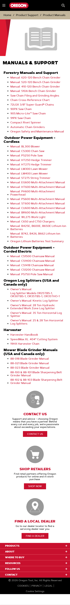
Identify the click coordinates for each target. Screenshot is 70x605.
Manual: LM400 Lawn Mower (29, 173)
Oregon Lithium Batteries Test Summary (37, 241)
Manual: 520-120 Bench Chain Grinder (35, 82)
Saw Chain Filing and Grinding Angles (34, 95)
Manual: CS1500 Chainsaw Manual (32, 256)
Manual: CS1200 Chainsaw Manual (32, 269)
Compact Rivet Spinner (25, 122)
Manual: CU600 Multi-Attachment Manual (37, 208)
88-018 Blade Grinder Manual (29, 358)
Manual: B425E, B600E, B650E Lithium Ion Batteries (38, 227)
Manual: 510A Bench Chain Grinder (33, 91)
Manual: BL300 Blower (25, 146)
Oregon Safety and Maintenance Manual (37, 131)
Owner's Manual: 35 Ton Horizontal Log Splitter (36, 314)
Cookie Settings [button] (35, 591)
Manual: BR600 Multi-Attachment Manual (37, 212)
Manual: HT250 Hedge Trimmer (31, 160)
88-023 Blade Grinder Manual (29, 367)
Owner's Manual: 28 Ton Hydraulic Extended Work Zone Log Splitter (32, 307)
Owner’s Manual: (21, 289)
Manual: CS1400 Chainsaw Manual (32, 260)
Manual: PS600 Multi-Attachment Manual (37, 199)
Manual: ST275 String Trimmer (30, 178)
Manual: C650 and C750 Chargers (32, 221)
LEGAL (48, 585)
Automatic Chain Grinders (27, 127)
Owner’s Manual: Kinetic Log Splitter (34, 300)
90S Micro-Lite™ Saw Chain (28, 113)
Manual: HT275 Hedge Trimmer (30, 164)
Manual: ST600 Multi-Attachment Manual (37, 203)
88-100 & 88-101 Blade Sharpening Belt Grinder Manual (36, 374)
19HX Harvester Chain (24, 343)
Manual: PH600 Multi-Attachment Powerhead (32, 193)
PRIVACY (36, 585)
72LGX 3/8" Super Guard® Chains (32, 104)
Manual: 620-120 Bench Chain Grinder (35, 77)
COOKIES (23, 585)
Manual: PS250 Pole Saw (26, 155)
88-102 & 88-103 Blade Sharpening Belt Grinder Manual (36, 381)
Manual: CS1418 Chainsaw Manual (32, 265)
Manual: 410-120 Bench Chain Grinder (35, 86)
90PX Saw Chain (21, 109)
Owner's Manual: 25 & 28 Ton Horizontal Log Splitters (36, 322)
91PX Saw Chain (20, 118)
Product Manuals (54, 15)
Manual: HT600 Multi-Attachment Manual (37, 187)
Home (7, 15)
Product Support (27, 15)
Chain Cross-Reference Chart (30, 100)
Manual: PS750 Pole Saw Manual (31, 274)
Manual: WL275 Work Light (28, 217)
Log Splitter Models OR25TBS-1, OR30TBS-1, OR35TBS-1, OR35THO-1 (35, 295)
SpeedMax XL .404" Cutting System (34, 339)
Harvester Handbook (24, 334)
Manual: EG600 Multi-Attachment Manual (37, 182)
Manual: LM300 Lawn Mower (29, 169)
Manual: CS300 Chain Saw (27, 151)
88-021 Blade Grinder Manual (29, 363)
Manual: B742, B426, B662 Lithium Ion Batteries (35, 235)
